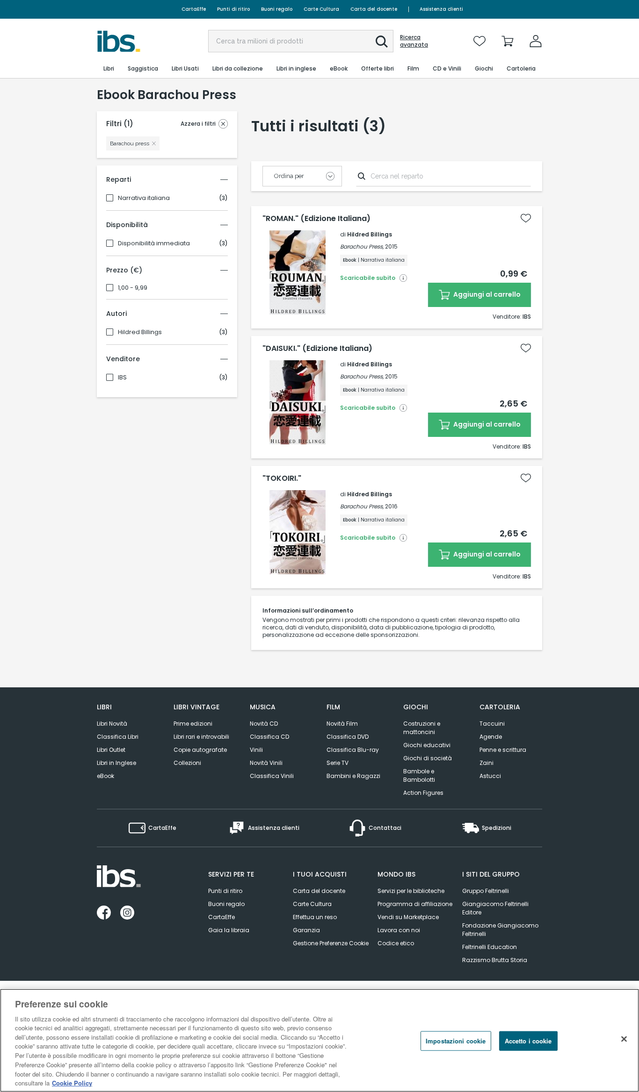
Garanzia (306, 930)
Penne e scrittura (502, 750)
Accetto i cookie (528, 1040)
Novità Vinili (266, 763)
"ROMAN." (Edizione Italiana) (316, 219)
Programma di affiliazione (415, 904)
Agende (490, 737)
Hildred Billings (140, 332)
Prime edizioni (193, 724)
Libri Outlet (111, 750)
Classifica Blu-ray (353, 750)
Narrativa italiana (144, 198)
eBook (105, 776)
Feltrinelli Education (489, 947)
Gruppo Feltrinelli (485, 891)
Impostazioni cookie (456, 1040)
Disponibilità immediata (154, 243)
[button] (381, 41)
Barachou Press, (362, 246)
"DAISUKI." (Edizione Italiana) (317, 348)
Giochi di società (427, 758)
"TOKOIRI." (281, 478)
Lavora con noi (399, 930)
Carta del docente (373, 9)
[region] (319, 1040)
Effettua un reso (315, 917)
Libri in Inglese (116, 763)
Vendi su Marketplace (408, 917)
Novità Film (342, 724)
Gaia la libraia (228, 930)
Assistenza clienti (441, 9)
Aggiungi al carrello (486, 294)
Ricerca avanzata (414, 41)
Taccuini (492, 724)
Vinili (256, 750)
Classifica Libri (117, 737)
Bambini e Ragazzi (353, 776)
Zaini (486, 763)
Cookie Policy (72, 1082)
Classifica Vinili (272, 776)
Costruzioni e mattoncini (421, 728)
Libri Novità (112, 724)
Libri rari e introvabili (201, 737)
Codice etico (396, 943)
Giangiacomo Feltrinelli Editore (495, 908)
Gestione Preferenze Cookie (331, 943)
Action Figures (423, 793)
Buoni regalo (276, 9)
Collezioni (187, 763)
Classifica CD (269, 737)
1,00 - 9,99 (132, 288)
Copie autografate (200, 750)
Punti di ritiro (233, 9)
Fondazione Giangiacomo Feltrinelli (500, 929)
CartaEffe (194, 9)
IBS (122, 377)
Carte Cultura (321, 9)
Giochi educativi (426, 745)
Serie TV (338, 763)
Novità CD (264, 724)
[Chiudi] (624, 1039)
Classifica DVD (348, 737)
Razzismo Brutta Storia (494, 960)
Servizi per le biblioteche (411, 891)
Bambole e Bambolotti (419, 775)
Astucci (490, 776)
